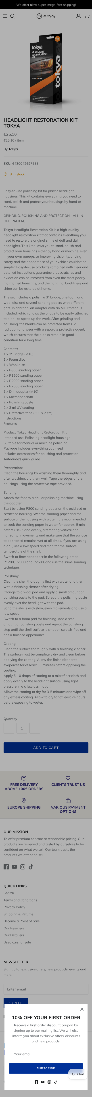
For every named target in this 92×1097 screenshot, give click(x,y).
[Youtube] (42, 1082)
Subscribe (46, 1068)
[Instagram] (49, 1082)
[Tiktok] (55, 1082)
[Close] (82, 1009)
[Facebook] (36, 1082)
